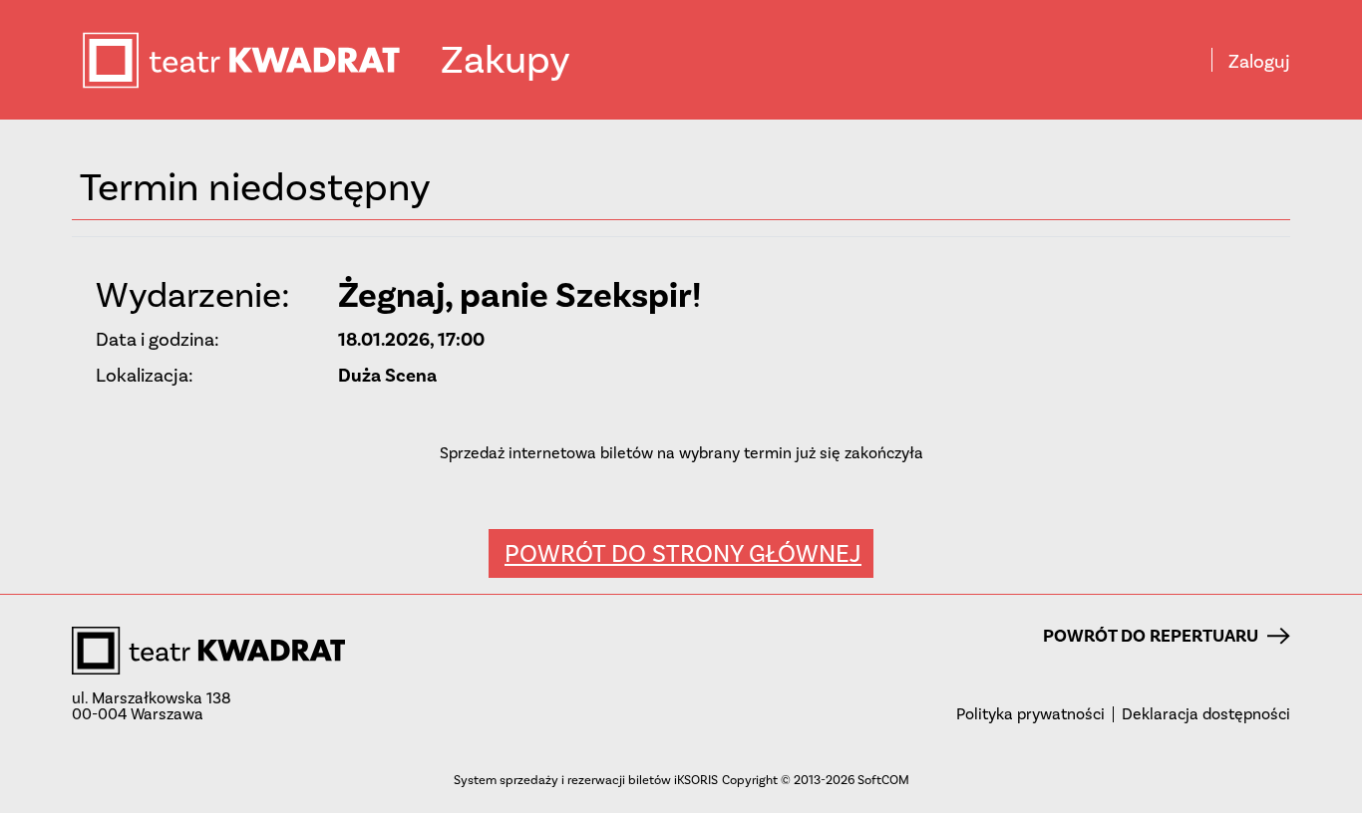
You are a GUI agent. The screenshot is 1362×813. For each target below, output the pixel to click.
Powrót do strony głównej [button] (683, 553)
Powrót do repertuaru (1150, 636)
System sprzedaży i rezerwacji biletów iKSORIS (586, 779)
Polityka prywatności (1030, 714)
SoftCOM (883, 779)
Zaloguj (1259, 62)
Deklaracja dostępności (1206, 714)
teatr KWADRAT (260, 60)
